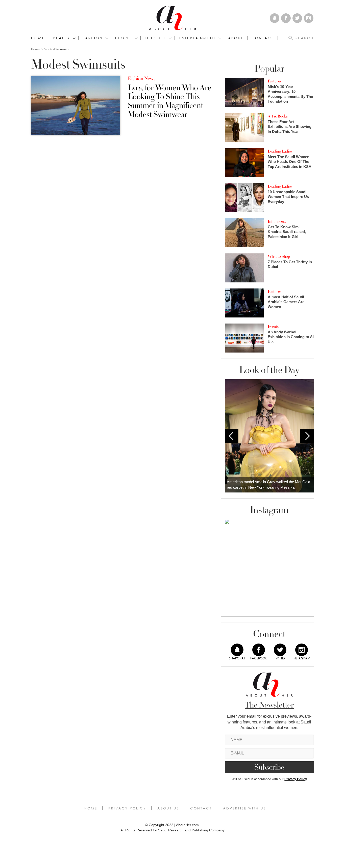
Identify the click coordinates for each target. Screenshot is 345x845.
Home (38, 38)
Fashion (93, 38)
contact (263, 38)
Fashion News (141, 78)
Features (274, 81)
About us (168, 808)
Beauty (61, 38)
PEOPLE (123, 38)
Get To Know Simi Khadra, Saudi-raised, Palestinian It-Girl (287, 232)
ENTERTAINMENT (197, 38)
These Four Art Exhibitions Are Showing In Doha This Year (289, 127)
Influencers (277, 221)
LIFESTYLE (155, 38)
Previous (231, 436)
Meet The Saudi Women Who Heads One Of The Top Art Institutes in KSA (289, 162)
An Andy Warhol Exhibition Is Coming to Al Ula (291, 337)
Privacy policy (127, 808)
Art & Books (278, 116)
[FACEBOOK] (258, 650)
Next (307, 436)
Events (273, 326)
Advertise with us (244, 808)
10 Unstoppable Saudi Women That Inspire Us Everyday (288, 197)
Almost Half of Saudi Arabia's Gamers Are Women (286, 302)
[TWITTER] (280, 650)
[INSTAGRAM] (301, 650)
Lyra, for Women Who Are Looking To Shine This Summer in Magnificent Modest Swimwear (169, 101)
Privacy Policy (295, 779)
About (235, 38)
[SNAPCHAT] (237, 650)
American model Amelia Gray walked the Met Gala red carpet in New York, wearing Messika (268, 485)
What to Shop (279, 256)
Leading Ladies (280, 151)
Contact (201, 808)
